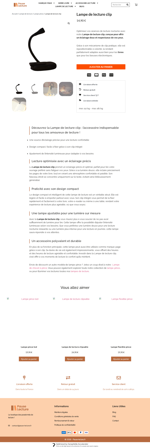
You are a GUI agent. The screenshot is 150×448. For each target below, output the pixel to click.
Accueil (15, 14)
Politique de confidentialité (64, 425)
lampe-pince (113, 268)
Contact (115, 420)
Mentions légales (61, 412)
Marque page (45, 3)
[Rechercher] (128, 5)
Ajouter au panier (29, 359)
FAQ (114, 416)
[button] (101, 66)
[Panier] (136, 4)
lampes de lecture (80, 271)
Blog (81, 6)
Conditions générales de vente (66, 416)
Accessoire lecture (85, 3)
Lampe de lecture (64, 6)
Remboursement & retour (64, 420)
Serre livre (63, 3)
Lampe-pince (38, 14)
